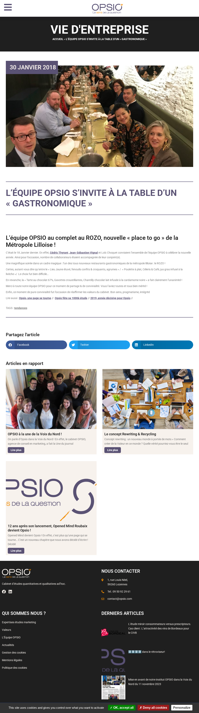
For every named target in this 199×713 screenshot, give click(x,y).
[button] (36, 344)
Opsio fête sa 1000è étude (71, 298)
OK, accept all (123, 707)
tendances (20, 308)
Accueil (57, 39)
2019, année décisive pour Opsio (110, 298)
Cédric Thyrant (59, 252)
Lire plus (16, 450)
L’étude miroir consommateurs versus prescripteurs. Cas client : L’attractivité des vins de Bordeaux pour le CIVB (159, 628)
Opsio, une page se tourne (35, 298)
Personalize (181, 707)
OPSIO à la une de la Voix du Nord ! (35, 434)
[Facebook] (4, 592)
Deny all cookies (154, 707)
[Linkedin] (10, 592)
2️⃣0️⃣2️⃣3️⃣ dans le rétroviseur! (146, 651)
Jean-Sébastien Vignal (83, 252)
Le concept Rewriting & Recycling (130, 434)
